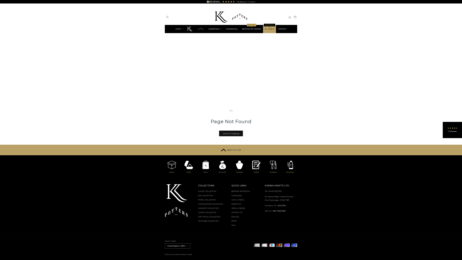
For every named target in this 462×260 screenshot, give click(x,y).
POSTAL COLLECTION (207, 200)
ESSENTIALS (236, 204)
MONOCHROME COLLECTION (210, 204)
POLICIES (235, 217)
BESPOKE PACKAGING (240, 191)
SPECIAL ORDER (238, 208)
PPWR (233, 221)
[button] (167, 17)
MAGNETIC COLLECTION (208, 208)
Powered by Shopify (185, 254)
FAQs (233, 225)
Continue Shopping (231, 133)
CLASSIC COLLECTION (207, 191)
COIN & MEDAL (237, 200)
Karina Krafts (174, 254)
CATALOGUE (236, 196)
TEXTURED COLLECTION (208, 221)
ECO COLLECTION (205, 196)
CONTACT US (236, 212)
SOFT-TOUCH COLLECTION (209, 217)
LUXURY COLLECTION (207, 212)
